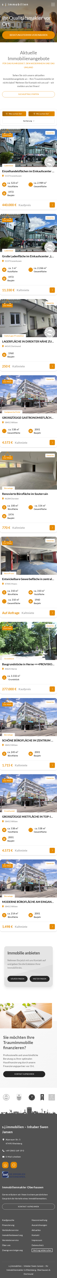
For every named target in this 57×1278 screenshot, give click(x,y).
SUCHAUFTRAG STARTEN (28, 94)
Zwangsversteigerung (12, 1250)
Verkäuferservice (10, 1230)
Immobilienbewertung (12, 1235)
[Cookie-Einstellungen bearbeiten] (14, 1165)
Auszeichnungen (39, 1225)
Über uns (6, 1245)
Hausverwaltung (39, 1220)
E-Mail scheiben (13, 1157)
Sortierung (27, 121)
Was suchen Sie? (15, 114)
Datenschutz (38, 1245)
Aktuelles (36, 1230)
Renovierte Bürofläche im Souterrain (25, 493)
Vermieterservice (10, 1240)
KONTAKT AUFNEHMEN (28, 1207)
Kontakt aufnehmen (24, 1074)
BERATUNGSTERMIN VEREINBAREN (28, 35)
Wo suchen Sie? (42, 114)
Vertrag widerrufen (42, 1250)
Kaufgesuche (8, 1220)
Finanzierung (8, 1225)
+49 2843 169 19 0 (15, 1150)
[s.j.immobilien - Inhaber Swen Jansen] (5, 1165)
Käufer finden (17, 979)
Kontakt (35, 1235)
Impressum (37, 1240)
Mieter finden (39, 979)
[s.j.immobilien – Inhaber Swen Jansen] (15, 4)
